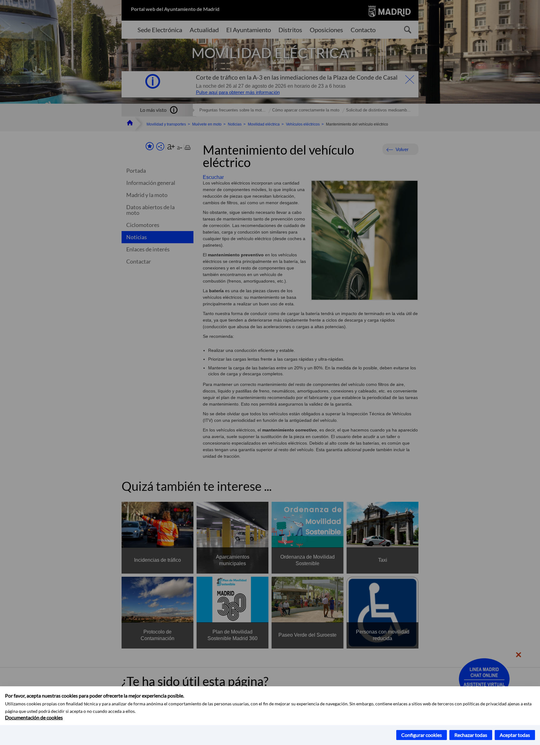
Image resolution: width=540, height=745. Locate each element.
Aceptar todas (515, 735)
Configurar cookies (421, 735)
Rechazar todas (470, 735)
